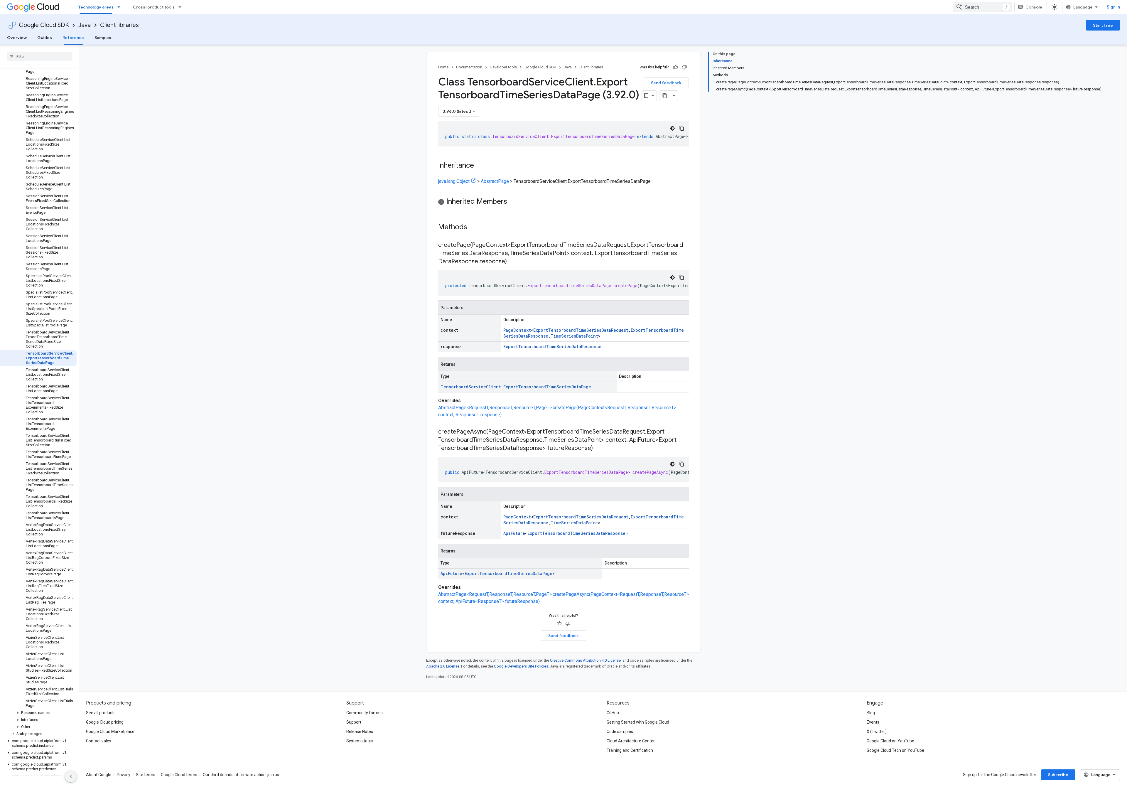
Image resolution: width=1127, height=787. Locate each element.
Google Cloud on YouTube (890, 741)
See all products (101, 712)
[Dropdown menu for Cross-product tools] (182, 7)
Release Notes (359, 731)
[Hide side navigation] (71, 776)
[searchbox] (39, 56)
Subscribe (1058, 774)
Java (84, 25)
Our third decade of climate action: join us (241, 774)
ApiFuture (514, 533)
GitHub (613, 712)
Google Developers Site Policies (521, 666)
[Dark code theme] (672, 128)
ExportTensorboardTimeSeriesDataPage (508, 573)
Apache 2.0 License (442, 666)
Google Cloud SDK (44, 25)
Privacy (123, 774)
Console (1033, 7)
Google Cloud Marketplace (110, 731)
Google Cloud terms (179, 774)
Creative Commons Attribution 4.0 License (585, 660)
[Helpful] (675, 67)
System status (359, 741)
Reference (73, 37)
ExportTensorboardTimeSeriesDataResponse (552, 346)
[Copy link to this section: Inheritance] (480, 165)
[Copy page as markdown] (664, 96)
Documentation (469, 67)
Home (443, 67)
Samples (103, 37)
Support (353, 722)
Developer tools (503, 67)
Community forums (364, 712)
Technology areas (96, 7)
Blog (871, 712)
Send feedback (666, 82)
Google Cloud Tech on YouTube (895, 750)
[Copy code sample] (681, 128)
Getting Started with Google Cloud (638, 722)
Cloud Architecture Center (631, 741)
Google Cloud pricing (105, 722)
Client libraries (119, 25)
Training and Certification (630, 750)
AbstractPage (495, 181)
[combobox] (982, 7)
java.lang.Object (454, 181)
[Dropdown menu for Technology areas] (121, 7)
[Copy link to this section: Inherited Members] (513, 201)
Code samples (620, 731)
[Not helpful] (684, 67)
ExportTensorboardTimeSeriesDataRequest (580, 330)
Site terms (145, 774)
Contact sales (98, 741)
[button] (38, 712)
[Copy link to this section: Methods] (475, 227)
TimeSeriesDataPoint (574, 336)
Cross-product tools (154, 7)
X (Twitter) (877, 731)
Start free (1103, 25)
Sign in (1113, 7)
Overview (17, 37)
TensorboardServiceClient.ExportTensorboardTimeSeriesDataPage (516, 387)
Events (873, 722)
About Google (98, 774)
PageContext (517, 330)
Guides (44, 37)
